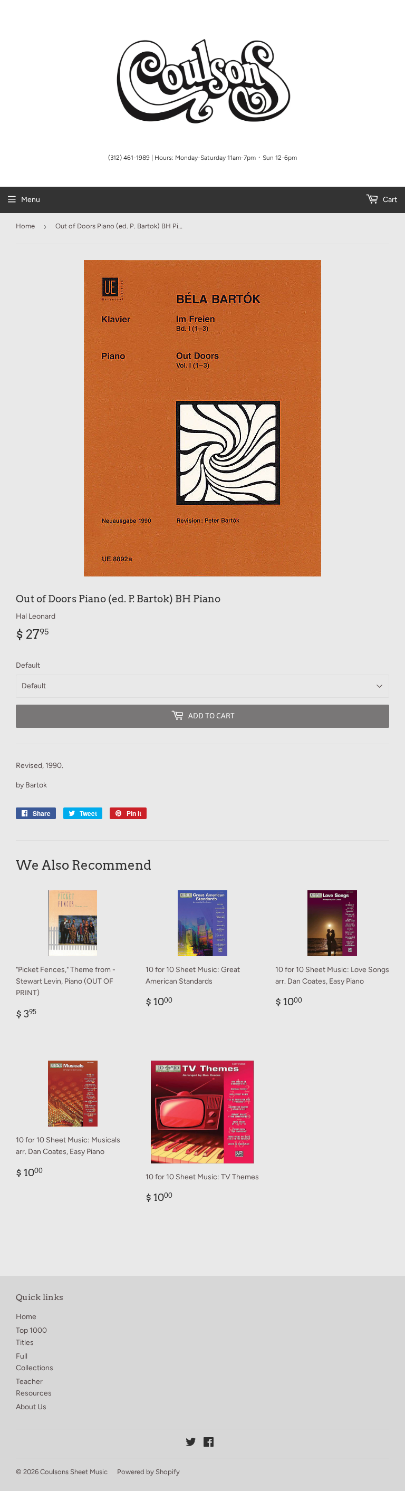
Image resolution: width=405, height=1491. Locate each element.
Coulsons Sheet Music (74, 1472)
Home (25, 226)
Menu (30, 199)
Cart (389, 199)
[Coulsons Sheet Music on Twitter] (191, 1443)
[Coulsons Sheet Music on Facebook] (208, 1443)
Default (28, 665)
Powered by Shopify (148, 1472)
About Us (31, 1406)
